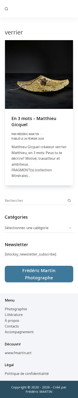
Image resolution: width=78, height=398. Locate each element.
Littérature (14, 314)
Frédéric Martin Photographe (38, 274)
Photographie (16, 309)
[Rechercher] (6, 8)
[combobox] (35, 200)
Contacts (12, 326)
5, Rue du (39, 8)
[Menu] (71, 9)
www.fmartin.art (18, 352)
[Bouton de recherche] (69, 200)
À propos (12, 320)
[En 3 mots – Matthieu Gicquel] (39, 74)
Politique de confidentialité (27, 373)
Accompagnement (19, 331)
